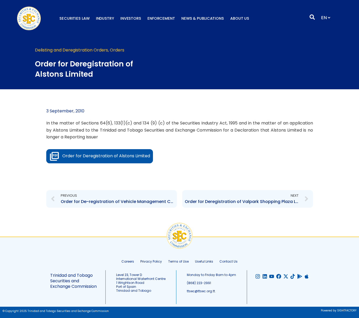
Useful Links (204, 261)
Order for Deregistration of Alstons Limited (106, 156)
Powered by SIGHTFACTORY (338, 310)
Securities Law (74, 18)
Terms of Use (178, 261)
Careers (127, 261)
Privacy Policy (151, 261)
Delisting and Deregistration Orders (71, 50)
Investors (130, 18)
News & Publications (202, 18)
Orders (117, 50)
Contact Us (228, 261)
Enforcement (161, 18)
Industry (105, 18)
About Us (239, 18)
